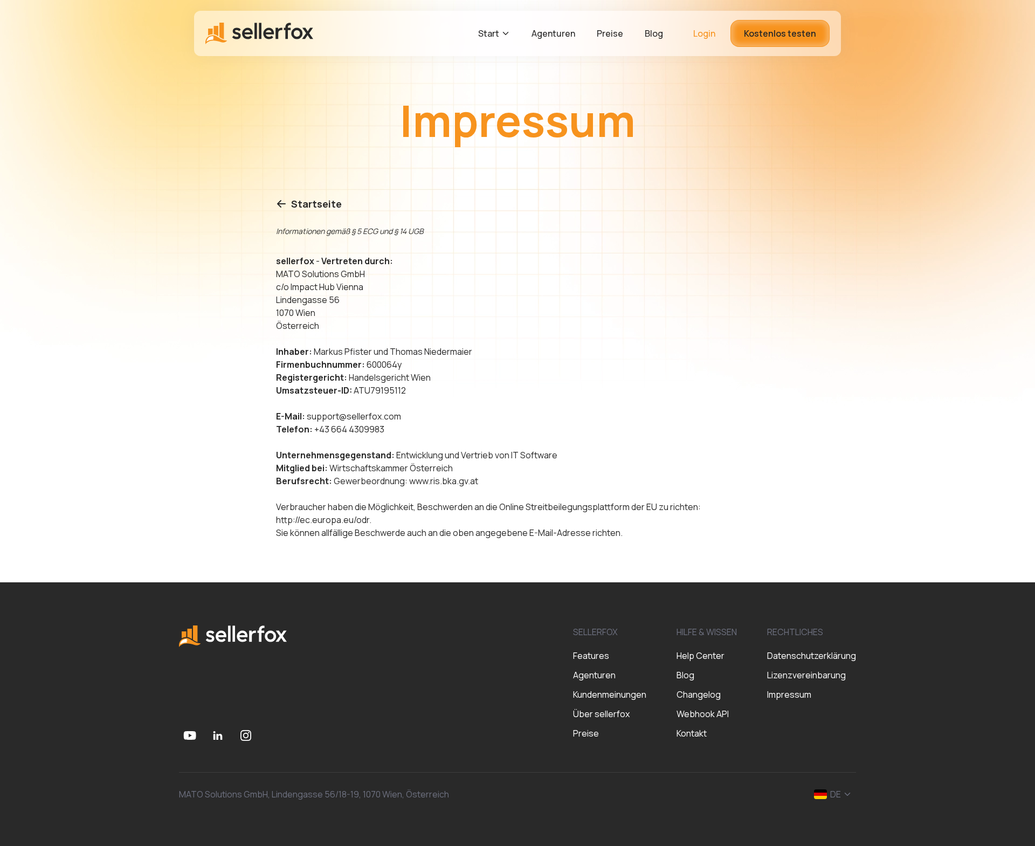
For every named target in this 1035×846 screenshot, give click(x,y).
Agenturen (594, 675)
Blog (685, 675)
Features (591, 656)
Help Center (700, 656)
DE (835, 794)
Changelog (699, 694)
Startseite (316, 203)
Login (704, 33)
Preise (586, 733)
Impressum (789, 694)
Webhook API (703, 714)
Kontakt (692, 733)
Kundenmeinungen (609, 694)
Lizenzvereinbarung (806, 675)
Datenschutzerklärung (811, 656)
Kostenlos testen (780, 33)
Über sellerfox (601, 714)
